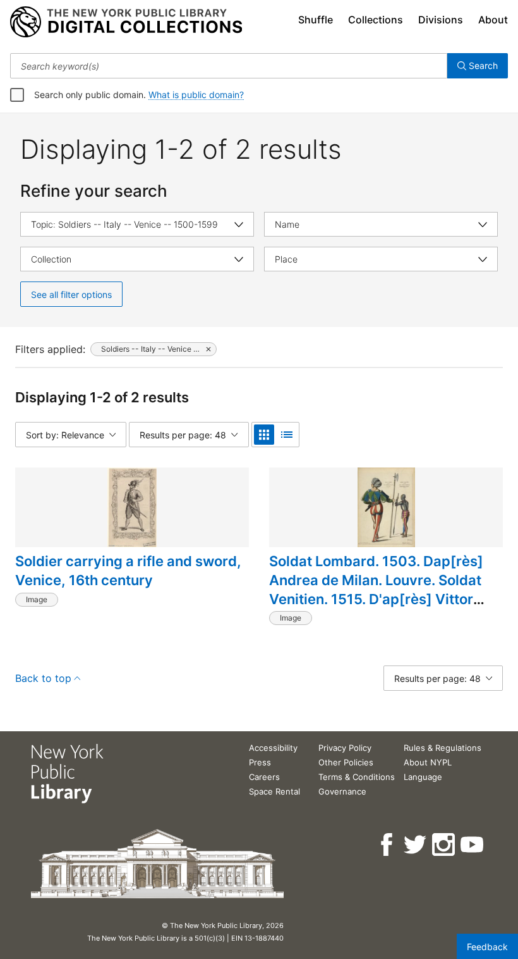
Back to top (43, 678)
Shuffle (315, 19)
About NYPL (428, 762)
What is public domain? (196, 94)
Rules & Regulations (442, 748)
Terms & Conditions (356, 777)
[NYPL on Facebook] (387, 845)
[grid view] (264, 434)
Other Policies (345, 762)
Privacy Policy (344, 748)
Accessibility (273, 748)
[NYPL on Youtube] (473, 845)
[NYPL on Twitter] (416, 845)
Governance (342, 791)
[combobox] (228, 65)
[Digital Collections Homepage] (126, 22)
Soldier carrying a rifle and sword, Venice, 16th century (128, 570)
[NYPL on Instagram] (444, 845)
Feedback (487, 946)
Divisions (440, 19)
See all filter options (71, 294)
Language (423, 777)
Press (260, 762)
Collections (375, 19)
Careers (264, 777)
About (493, 19)
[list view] (287, 434)
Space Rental (274, 791)
